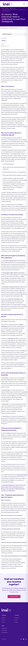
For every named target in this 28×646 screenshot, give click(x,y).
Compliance (4, 628)
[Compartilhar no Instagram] (8, 46)
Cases (16, 620)
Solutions (17, 617)
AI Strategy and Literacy (21, 474)
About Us (3, 617)
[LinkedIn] (21, 639)
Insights (7, 8)
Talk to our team (14, 596)
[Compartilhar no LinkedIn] (1, 46)
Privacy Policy (4, 630)
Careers (3, 620)
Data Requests (5, 632)
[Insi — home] (8, 4)
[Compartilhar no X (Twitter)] (6, 46)
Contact (3, 622)
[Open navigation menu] (24, 4)
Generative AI (12, 8)
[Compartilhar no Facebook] (3, 46)
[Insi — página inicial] (14, 610)
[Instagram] (25, 639)
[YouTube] (23, 639)
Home (3, 8)
